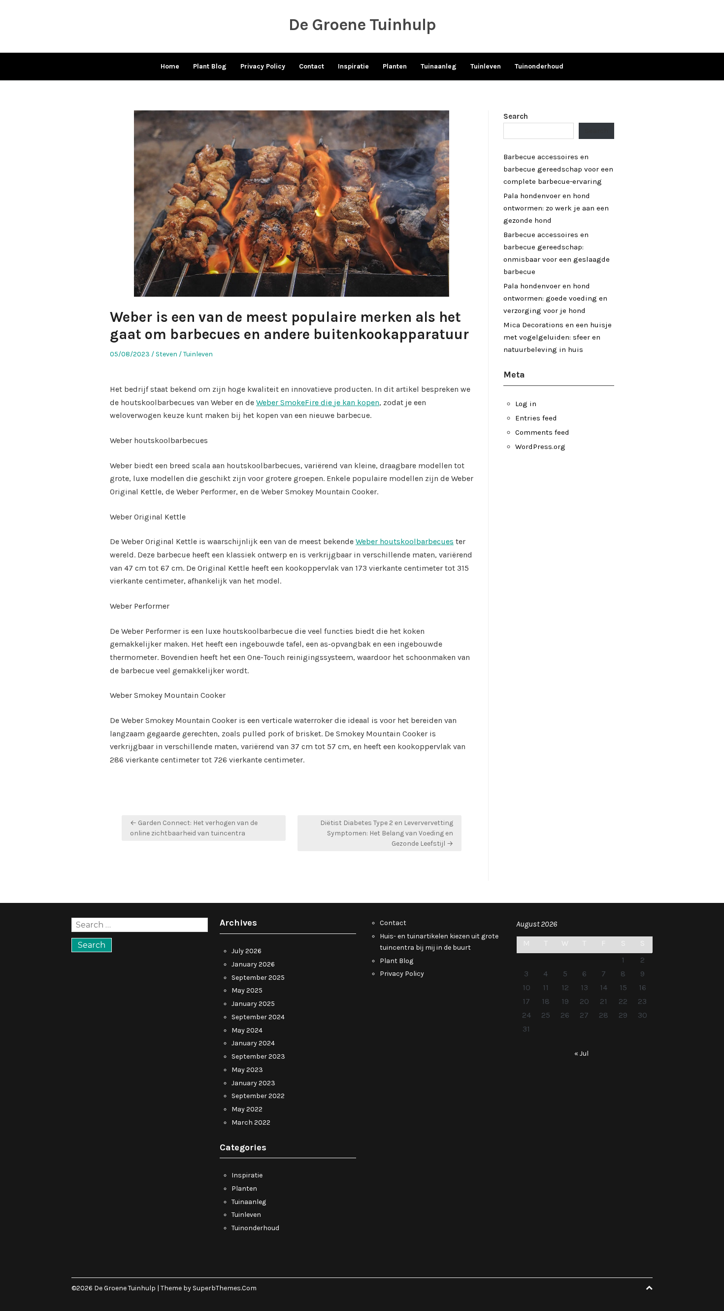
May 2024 (247, 1030)
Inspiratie (353, 66)
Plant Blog (210, 66)
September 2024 (258, 1017)
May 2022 (247, 1109)
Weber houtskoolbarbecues (405, 541)
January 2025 (253, 1004)
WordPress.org (540, 446)
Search (515, 116)
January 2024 (253, 1043)
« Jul (581, 1053)
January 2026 (253, 964)
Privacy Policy (262, 66)
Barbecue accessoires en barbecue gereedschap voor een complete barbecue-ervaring (558, 169)
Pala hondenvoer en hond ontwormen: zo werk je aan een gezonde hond (556, 208)
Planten (395, 66)
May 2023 (247, 1070)
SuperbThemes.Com (225, 1288)
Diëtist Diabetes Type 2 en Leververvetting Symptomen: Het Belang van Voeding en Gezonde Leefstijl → (386, 833)
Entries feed (536, 418)
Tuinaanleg (439, 66)
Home (170, 66)
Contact (311, 66)
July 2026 (246, 951)
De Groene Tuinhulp (362, 24)
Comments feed (542, 432)
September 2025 (258, 977)
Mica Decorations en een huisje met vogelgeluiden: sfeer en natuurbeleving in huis (557, 337)
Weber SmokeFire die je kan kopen (317, 402)
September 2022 (258, 1096)
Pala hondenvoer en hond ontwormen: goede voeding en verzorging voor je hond (555, 298)
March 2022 (250, 1122)
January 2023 (253, 1083)
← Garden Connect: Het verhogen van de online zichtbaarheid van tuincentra (194, 828)
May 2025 (247, 990)
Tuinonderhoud (539, 66)
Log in (525, 403)
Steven (166, 354)
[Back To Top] (649, 1288)
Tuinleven (485, 66)
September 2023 (258, 1056)
